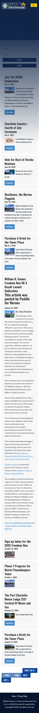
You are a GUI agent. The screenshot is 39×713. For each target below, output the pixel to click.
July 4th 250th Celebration (13, 79)
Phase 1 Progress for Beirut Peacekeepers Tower (17, 570)
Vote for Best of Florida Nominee (19, 161)
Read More (9, 112)
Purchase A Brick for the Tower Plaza (18, 240)
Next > (25, 675)
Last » (6, 680)
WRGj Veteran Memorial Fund (16, 5)
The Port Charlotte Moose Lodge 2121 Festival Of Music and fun (18, 601)
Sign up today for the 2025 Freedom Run (18, 543)
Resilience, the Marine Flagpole (18, 196)
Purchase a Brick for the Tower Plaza (17, 636)
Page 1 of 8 (29, 670)
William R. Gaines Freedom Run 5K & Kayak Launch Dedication (16, 285)
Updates (19, 33)
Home (18, 36)
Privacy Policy (22, 696)
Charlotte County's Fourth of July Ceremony (16, 128)
